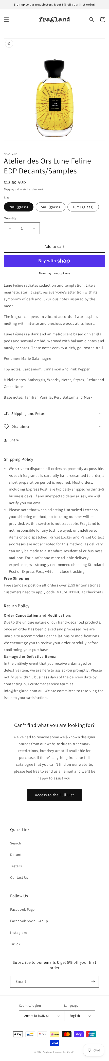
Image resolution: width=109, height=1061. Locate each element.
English (74, 1016)
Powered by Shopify (64, 1052)
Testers (16, 866)
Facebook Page (22, 909)
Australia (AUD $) (36, 1016)
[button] (6, 19)
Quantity (10, 218)
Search (15, 843)
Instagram (18, 932)
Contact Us (19, 877)
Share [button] (14, 440)
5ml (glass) (50, 207)
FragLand (48, 1052)
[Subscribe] (93, 982)
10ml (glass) (83, 207)
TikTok (15, 944)
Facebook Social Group (29, 921)
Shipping (9, 189)
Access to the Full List (54, 794)
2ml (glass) (18, 207)
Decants (16, 854)
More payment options (54, 273)
